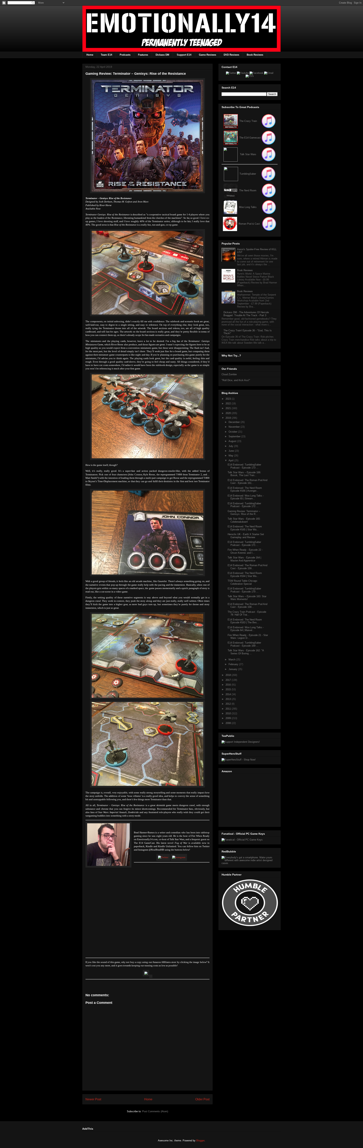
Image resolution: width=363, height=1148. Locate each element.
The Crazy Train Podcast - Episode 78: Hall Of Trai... (247, 613)
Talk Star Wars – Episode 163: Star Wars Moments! (247, 598)
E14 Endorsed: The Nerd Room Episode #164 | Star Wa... (245, 575)
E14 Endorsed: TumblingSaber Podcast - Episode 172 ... (244, 505)
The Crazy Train (248, 121)
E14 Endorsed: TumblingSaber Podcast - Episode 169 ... (244, 644)
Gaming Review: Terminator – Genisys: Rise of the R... (244, 513)
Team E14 (106, 54)
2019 (229, 417)
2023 (229, 398)
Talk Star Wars (248, 154)
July (231, 446)
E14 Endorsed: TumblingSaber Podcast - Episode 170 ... (244, 590)
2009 (229, 718)
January (233, 669)
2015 (229, 689)
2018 (229, 675)
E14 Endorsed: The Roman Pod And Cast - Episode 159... (247, 567)
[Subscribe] (268, 137)
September (235, 436)
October (233, 431)
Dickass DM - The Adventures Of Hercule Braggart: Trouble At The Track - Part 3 (246, 314)
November (234, 426)
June (232, 450)
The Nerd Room (247, 190)
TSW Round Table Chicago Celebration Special (242, 582)
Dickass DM (162, 54)
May (231, 455)
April (231, 460)
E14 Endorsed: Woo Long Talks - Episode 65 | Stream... (246, 497)
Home (89, 54)
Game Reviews (207, 54)
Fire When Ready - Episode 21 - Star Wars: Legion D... (248, 637)
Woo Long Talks (248, 207)
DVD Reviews (231, 54)
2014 (229, 694)
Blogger (200, 1140)
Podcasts (125, 54)
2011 (229, 708)
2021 (229, 408)
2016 (229, 684)
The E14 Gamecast (250, 137)
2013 (229, 699)
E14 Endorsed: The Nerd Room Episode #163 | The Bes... (245, 621)
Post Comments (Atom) (155, 1111)
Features (143, 54)
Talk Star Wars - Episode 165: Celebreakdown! (244, 520)
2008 (229, 723)
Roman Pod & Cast (249, 223)
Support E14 (184, 54)
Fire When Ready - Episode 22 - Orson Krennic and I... (245, 551)
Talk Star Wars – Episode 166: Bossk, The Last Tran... (244, 474)
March (232, 659)
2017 (229, 680)
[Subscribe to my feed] (231, 137)
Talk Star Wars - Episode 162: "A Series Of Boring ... (246, 652)
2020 (229, 413)
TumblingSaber (248, 173)
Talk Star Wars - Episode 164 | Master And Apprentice (244, 559)
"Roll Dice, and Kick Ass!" (236, 380)
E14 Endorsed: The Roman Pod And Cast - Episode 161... (247, 482)
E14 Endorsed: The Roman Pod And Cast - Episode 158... (247, 606)
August (233, 441)
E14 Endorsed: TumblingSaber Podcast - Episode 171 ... (244, 543)
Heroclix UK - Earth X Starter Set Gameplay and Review (246, 536)
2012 (229, 703)
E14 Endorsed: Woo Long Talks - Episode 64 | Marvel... (246, 629)
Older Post (202, 1099)
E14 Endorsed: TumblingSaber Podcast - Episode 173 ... (244, 466)
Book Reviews (255, 54)
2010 (229, 713)
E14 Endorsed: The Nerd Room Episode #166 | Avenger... (245, 489)
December (234, 422)
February (234, 664)
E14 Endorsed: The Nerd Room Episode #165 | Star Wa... (245, 528)
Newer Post (93, 1099)
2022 (229, 403)
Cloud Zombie (229, 374)
